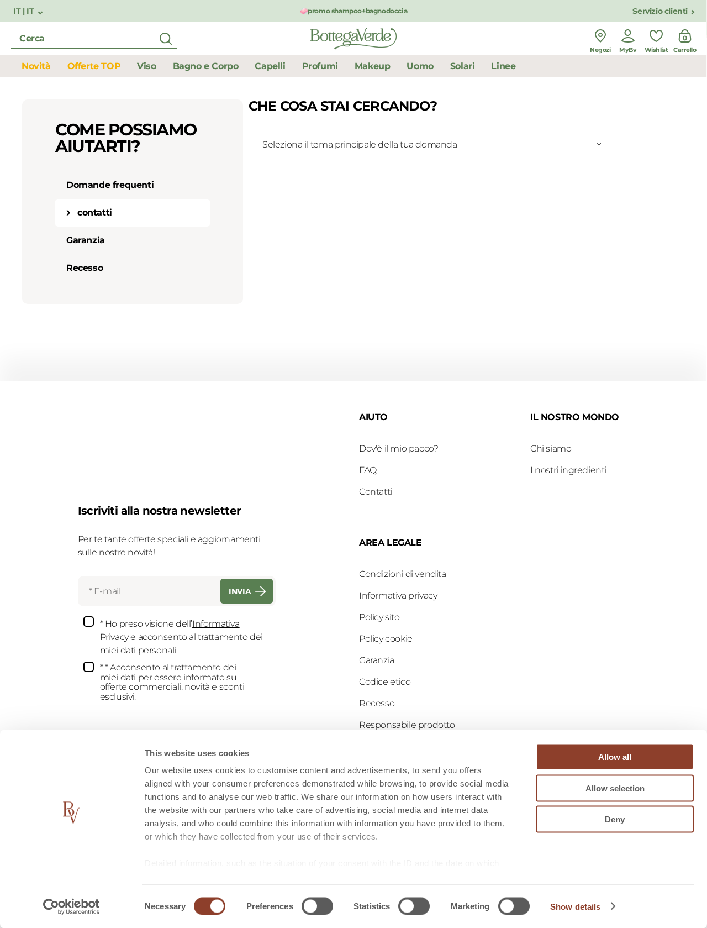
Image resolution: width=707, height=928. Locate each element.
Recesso (84, 268)
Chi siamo (550, 448)
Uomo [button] (420, 66)
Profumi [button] (320, 66)
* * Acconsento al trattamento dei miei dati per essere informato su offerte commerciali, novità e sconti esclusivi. (172, 682)
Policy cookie (386, 638)
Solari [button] (462, 66)
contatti (94, 212)
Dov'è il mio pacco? (398, 448)
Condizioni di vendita (402, 574)
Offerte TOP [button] (94, 66)
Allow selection (615, 788)
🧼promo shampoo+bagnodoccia (354, 11)
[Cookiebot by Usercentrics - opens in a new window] (71, 906)
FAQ (368, 470)
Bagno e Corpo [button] (206, 66)
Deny (615, 819)
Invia (240, 591)
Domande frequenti (110, 185)
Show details (575, 906)
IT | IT (24, 11)
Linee (503, 66)
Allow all (614, 757)
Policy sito (379, 617)
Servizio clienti (660, 11)
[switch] (317, 906)
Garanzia (85, 240)
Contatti (375, 491)
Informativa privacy (398, 595)
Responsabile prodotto (407, 725)
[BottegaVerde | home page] (353, 39)
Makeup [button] (373, 66)
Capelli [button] (270, 66)
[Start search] (166, 39)
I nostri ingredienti (568, 470)
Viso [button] (146, 66)
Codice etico (384, 682)
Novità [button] (36, 66)
